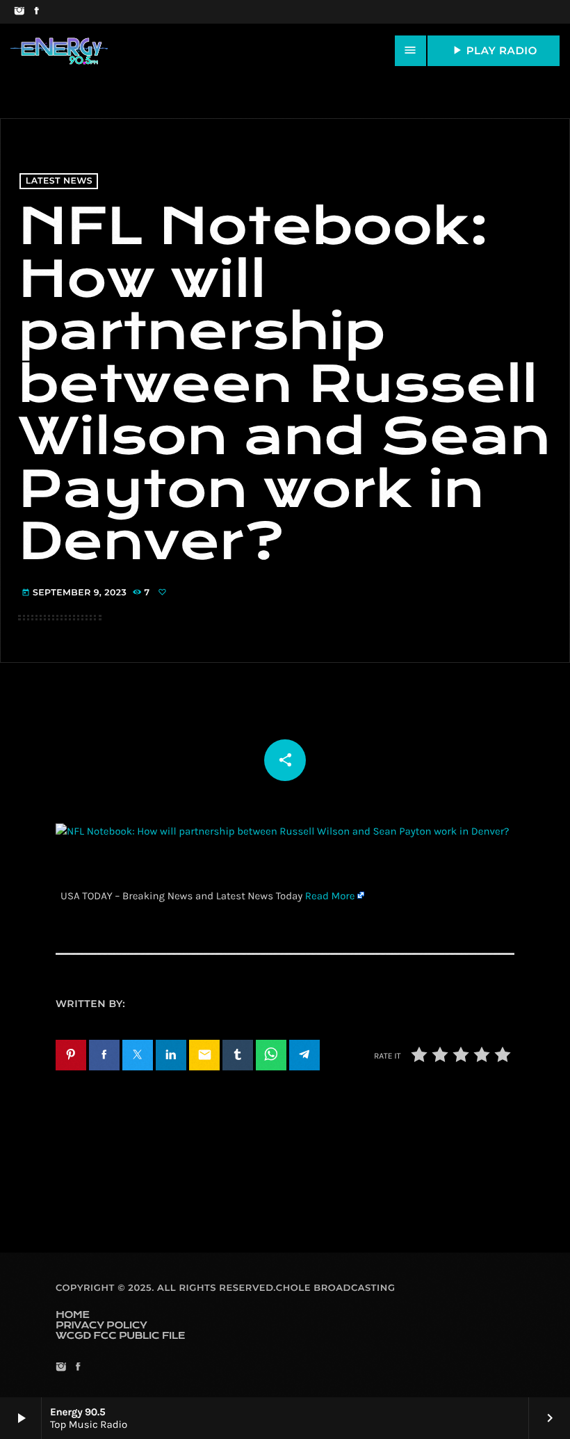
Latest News (59, 181)
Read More (330, 896)
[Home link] (59, 50)
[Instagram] (19, 12)
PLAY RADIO (493, 50)
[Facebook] (36, 12)
